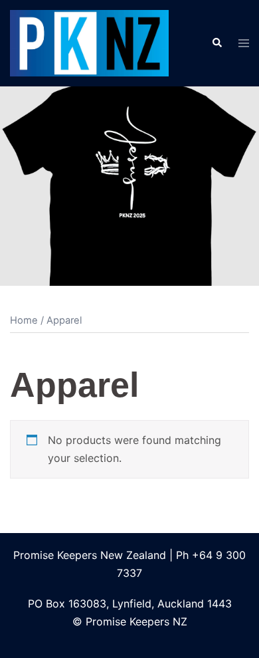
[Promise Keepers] (89, 42)
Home (24, 320)
